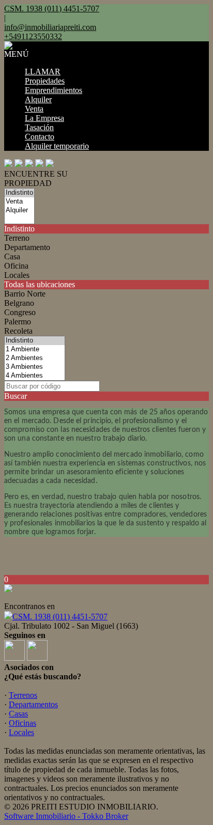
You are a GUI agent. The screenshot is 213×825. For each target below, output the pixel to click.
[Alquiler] (19, 210)
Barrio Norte (24, 293)
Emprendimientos (53, 90)
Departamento (27, 247)
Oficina (16, 265)
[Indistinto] (19, 193)
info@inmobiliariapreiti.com (50, 27)
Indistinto (19, 228)
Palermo (17, 321)
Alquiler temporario (57, 146)
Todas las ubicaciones (39, 284)
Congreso (20, 312)
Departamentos (33, 704)
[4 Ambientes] (35, 375)
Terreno (16, 238)
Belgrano (19, 303)
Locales (16, 275)
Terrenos (23, 695)
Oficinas (22, 723)
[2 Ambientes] (35, 358)
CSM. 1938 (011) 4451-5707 (60, 616)
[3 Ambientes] (35, 367)
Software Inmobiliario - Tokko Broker (66, 816)
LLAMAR (42, 71)
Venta (34, 108)
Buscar (15, 396)
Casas (18, 713)
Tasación (39, 127)
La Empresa (44, 118)
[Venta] (19, 201)
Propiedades (45, 80)
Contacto (39, 136)
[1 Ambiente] (35, 349)
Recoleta (18, 330)
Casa (12, 256)
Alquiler (38, 99)
